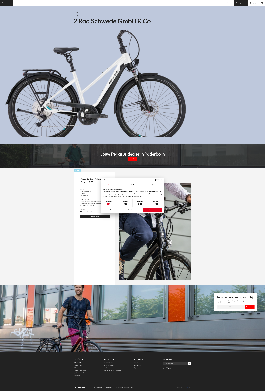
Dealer (78, 170)
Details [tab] (132, 184)
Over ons (136, 362)
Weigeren (112, 209)
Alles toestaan (152, 209)
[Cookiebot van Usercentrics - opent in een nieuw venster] (156, 180)
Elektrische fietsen (19, 3)
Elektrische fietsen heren (80, 370)
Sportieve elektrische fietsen (81, 373)
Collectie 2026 (77, 362)
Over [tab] (153, 184)
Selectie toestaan (132, 209)
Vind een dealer (138, 365)
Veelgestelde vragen (109, 362)
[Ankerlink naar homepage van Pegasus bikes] (6, 3)
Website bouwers (128, 387)
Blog (135, 368)
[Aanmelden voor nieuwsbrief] (189, 363)
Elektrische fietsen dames (80, 368)
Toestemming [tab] (111, 184)
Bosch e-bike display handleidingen (113, 370)
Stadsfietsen (77, 375)
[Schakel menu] (262, 3)
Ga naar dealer (132, 159)
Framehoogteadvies (109, 365)
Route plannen (84, 195)
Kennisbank (107, 368)
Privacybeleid (108, 387)
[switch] (125, 204)
